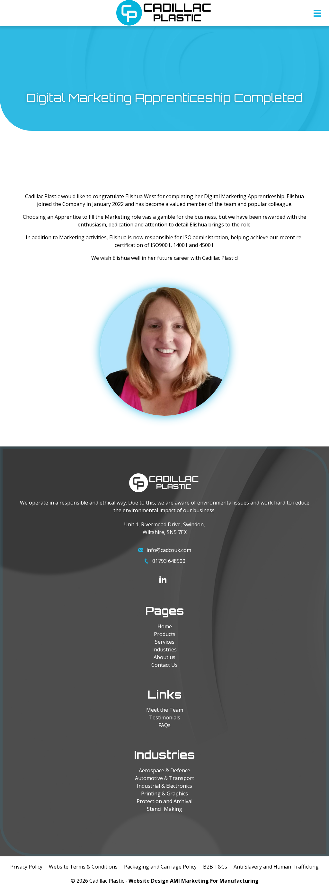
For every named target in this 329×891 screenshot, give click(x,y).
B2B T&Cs (215, 866)
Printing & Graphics (164, 793)
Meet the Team (164, 709)
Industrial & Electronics (164, 785)
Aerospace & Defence (164, 770)
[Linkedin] (162, 579)
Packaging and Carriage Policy (160, 866)
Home (164, 626)
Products (164, 634)
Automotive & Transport (164, 778)
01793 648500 (168, 560)
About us (164, 657)
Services (164, 641)
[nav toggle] (317, 15)
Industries (164, 649)
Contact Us (164, 664)
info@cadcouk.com (169, 550)
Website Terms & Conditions (83, 866)
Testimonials (164, 717)
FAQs (164, 725)
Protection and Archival (164, 801)
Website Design (149, 880)
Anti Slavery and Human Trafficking (276, 866)
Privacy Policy (26, 866)
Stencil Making (164, 808)
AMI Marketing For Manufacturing (214, 880)
